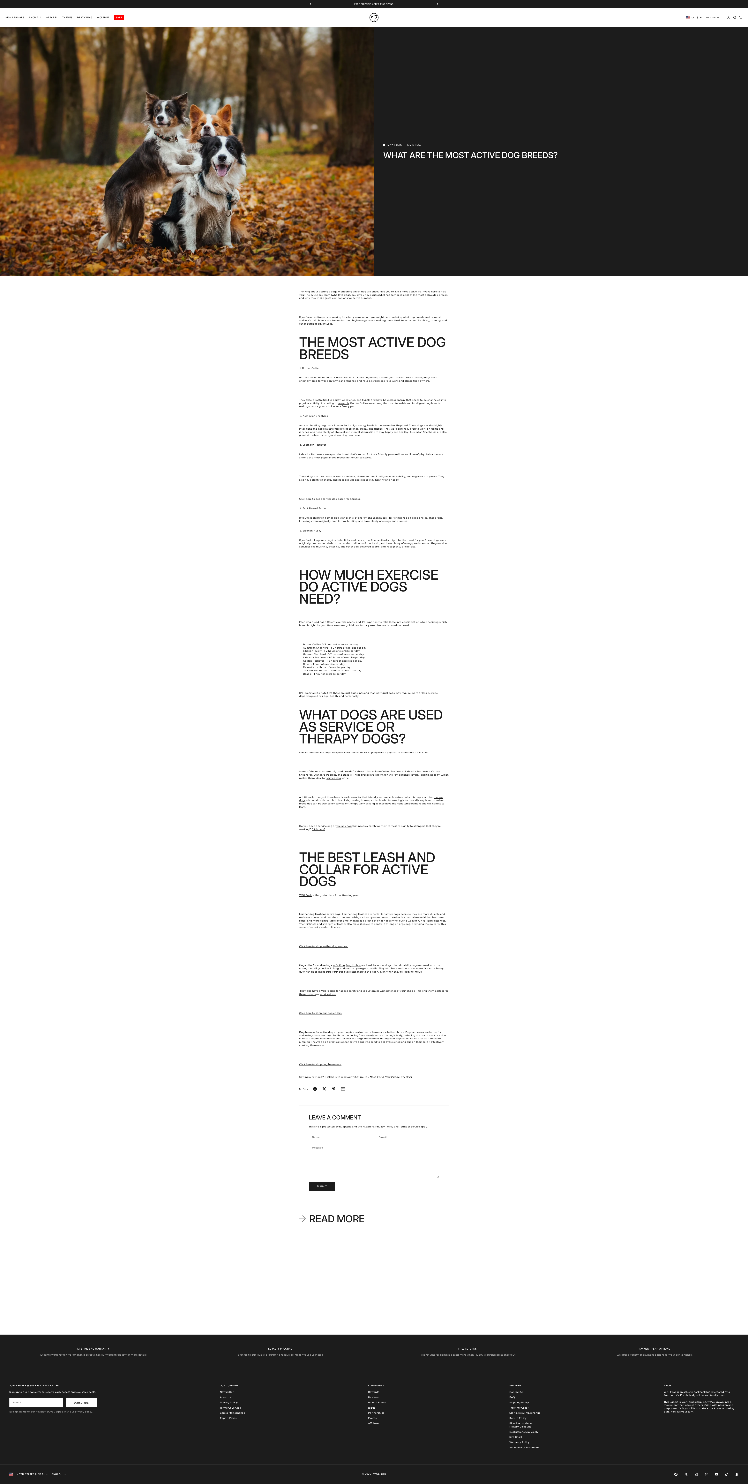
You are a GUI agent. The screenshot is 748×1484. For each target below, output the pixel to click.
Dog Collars (353, 965)
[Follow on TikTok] (727, 1474)
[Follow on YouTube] (716, 1474)
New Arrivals (14, 17)
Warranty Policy (519, 1442)
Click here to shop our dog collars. (320, 1013)
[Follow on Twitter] (686, 1474)
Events (372, 1418)
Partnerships (376, 1412)
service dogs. (328, 994)
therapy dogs (307, 994)
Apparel (51, 17)
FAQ (512, 1397)
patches (391, 990)
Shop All (35, 17)
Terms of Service (409, 1126)
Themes (67, 17)
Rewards (373, 1391)
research (343, 403)
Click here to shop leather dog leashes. (323, 946)
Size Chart (515, 1436)
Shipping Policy (519, 1402)
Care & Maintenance (232, 1412)
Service (303, 752)
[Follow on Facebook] (676, 1474)
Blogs (371, 1407)
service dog (333, 778)
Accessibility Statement (524, 1447)
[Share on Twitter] (324, 1089)
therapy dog (344, 826)
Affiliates (373, 1423)
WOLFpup (103, 17)
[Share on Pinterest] (333, 1089)
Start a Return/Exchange (524, 1412)
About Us (226, 1397)
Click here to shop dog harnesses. (320, 1064)
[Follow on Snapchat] (737, 1474)
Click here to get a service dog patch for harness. (330, 498)
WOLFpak (316, 294)
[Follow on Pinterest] (706, 1474)
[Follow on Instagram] (696, 1474)
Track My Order (518, 1407)
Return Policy (518, 1418)
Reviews (373, 1397)
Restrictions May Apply (523, 1431)
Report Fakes (228, 1418)
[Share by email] (343, 1089)
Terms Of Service (230, 1407)
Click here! (318, 829)
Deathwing (84, 17)
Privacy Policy (384, 1126)
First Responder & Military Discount (520, 1425)
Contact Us (516, 1391)
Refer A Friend (377, 1402)
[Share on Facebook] (315, 1089)
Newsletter (227, 1391)
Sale (119, 17)
